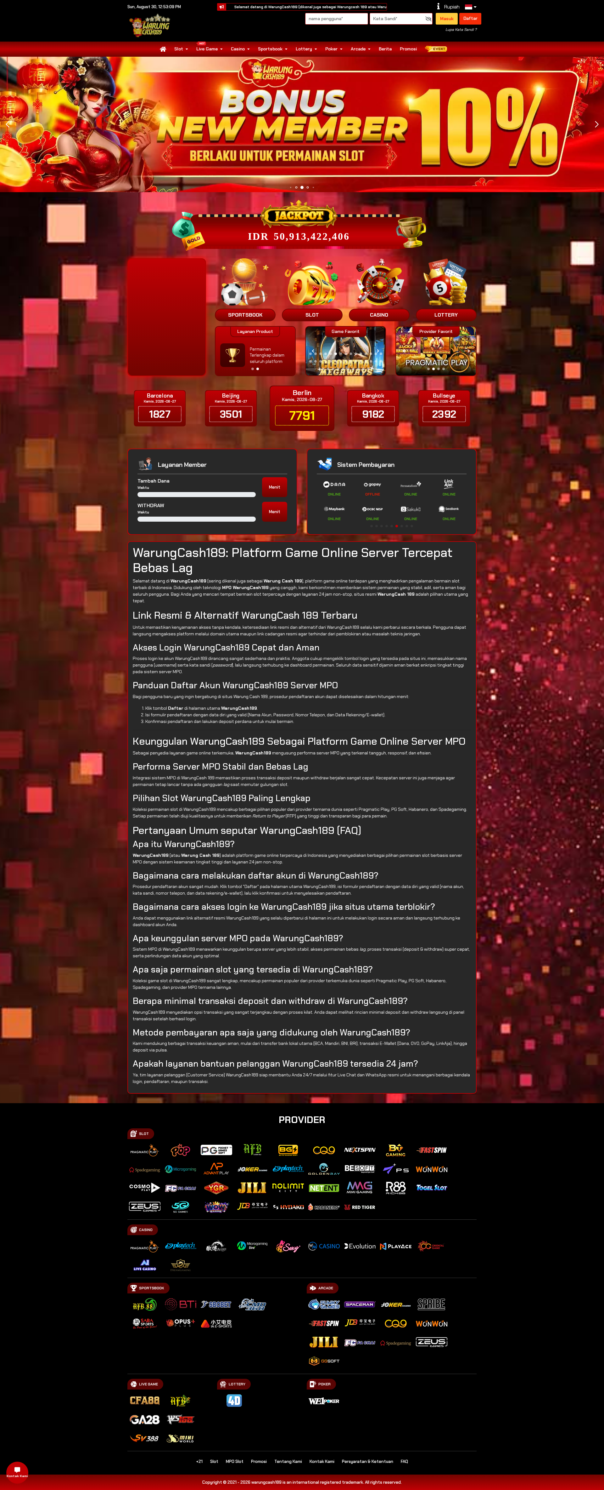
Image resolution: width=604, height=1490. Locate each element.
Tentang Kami (288, 1461)
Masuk (447, 18)
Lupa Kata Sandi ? (461, 29)
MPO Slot (234, 1461)
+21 (199, 1461)
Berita (385, 49)
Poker (331, 49)
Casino (238, 49)
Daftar (470, 18)
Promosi (408, 49)
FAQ (404, 1461)
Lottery (304, 49)
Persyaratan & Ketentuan (367, 1461)
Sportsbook (270, 49)
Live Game (207, 49)
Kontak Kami (322, 1461)
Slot (178, 49)
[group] (436, 351)
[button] (596, 124)
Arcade (358, 49)
